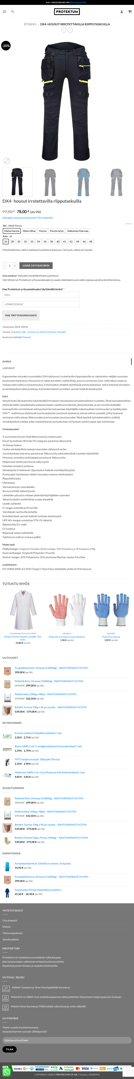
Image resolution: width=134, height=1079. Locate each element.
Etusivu (30, 24)
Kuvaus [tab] (6, 361)
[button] (4, 12)
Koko (5, 236)
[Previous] (9, 100)
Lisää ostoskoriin (36, 265)
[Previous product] (70, 30)
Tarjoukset (16, 332)
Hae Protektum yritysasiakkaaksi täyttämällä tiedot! (33, 289)
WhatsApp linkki (77, 2)
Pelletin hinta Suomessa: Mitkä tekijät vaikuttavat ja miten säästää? (48, 1006)
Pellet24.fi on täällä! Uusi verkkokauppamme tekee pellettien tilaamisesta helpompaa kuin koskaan (66, 996)
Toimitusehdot (10, 939)
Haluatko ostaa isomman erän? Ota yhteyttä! (27, 217)
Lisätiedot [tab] (8, 368)
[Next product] (63, 30)
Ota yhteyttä (9, 920)
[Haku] (12, 11)
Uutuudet (61, 332)
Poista (129, 224)
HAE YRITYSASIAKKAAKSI (21, 315)
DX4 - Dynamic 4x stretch (34, 332)
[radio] (11, 230)
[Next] (125, 100)
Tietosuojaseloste (12, 932)
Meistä (6, 926)
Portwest (51, 332)
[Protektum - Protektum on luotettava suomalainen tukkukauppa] (67, 11)
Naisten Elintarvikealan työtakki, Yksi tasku (23, 638)
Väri (5, 226)
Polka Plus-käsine (111, 636)
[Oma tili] (121, 11)
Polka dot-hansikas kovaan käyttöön (67, 636)
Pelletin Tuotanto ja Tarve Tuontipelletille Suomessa (41, 987)
